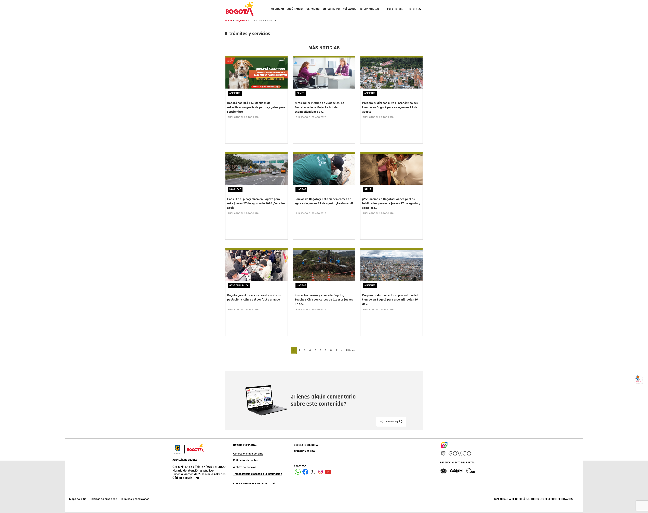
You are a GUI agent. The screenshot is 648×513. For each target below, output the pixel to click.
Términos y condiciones (134, 499)
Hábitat (301, 189)
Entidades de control (245, 460)
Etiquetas (241, 20)
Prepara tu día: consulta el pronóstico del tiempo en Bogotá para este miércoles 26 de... (390, 299)
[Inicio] (239, 9)
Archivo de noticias (244, 467)
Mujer (300, 93)
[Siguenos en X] (313, 472)
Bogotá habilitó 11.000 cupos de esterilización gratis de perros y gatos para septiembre (256, 107)
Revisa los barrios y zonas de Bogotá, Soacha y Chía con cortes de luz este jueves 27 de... (324, 299)
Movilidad (235, 189)
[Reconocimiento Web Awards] (470, 471)
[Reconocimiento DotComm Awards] (456, 471)
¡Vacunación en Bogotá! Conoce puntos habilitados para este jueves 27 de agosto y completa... (391, 203)
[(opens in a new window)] (444, 444)
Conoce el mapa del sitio (248, 453)
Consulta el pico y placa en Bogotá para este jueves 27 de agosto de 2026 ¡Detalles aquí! (256, 203)
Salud (368, 189)
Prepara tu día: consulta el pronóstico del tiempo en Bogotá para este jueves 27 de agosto (390, 107)
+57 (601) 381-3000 (213, 466)
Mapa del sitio (77, 499)
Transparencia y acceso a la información (257, 473)
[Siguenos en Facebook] (298, 472)
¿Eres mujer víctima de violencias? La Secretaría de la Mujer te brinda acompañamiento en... (319, 107)
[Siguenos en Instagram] (320, 472)
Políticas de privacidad (103, 499)
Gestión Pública (239, 285)
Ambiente (234, 93)
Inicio (228, 20)
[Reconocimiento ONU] (443, 471)
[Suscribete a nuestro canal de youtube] (328, 472)
